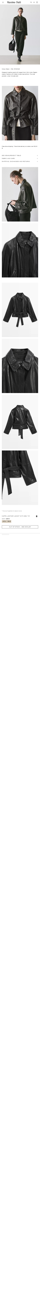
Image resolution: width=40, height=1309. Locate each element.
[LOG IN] (34, 2)
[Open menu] (3, 2)
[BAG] (37, 2)
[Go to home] (14, 2)
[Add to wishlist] (29, 516)
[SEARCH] (31, 2)
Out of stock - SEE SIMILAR (20, 527)
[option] (36, 516)
